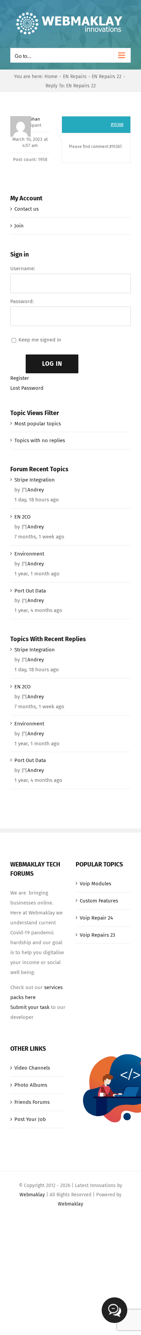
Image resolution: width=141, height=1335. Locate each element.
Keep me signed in (39, 340)
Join (19, 226)
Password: (22, 301)
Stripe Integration (34, 480)
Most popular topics (37, 424)
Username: (22, 268)
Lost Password (26, 388)
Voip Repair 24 (96, 918)
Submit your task (30, 1007)
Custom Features (99, 901)
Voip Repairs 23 (97, 935)
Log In (52, 363)
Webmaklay (32, 1195)
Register (19, 378)
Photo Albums (30, 1085)
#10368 (117, 124)
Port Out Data (30, 591)
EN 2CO (22, 517)
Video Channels (32, 1068)
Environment (29, 554)
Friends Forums (32, 1102)
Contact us (26, 209)
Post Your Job (30, 1119)
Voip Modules (95, 884)
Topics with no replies (39, 440)
